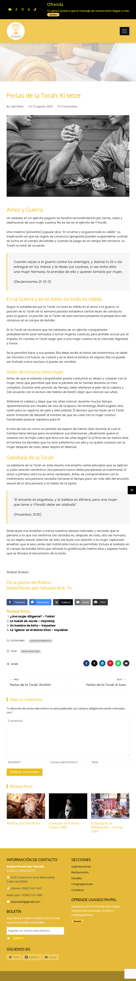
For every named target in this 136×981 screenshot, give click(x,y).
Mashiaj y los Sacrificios (23, 823)
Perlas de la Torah (31, 651)
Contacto (77, 890)
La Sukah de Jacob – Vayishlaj (32, 621)
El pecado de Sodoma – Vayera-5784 (65, 825)
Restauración (80, 872)
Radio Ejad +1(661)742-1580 (24, 895)
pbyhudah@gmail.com (25, 902)
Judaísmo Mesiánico (40, 640)
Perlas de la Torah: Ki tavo (106, 682)
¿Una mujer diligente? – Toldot (32, 616)
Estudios (76, 878)
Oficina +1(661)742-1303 (26, 888)
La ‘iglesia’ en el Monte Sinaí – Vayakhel (39, 630)
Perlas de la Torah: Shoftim (30, 682)
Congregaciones (82, 884)
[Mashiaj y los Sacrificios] (26, 806)
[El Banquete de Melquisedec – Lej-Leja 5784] (110, 806)
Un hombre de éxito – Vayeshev (33, 626)
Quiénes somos (81, 866)
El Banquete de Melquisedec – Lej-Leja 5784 (107, 827)
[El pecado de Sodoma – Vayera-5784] (68, 806)
